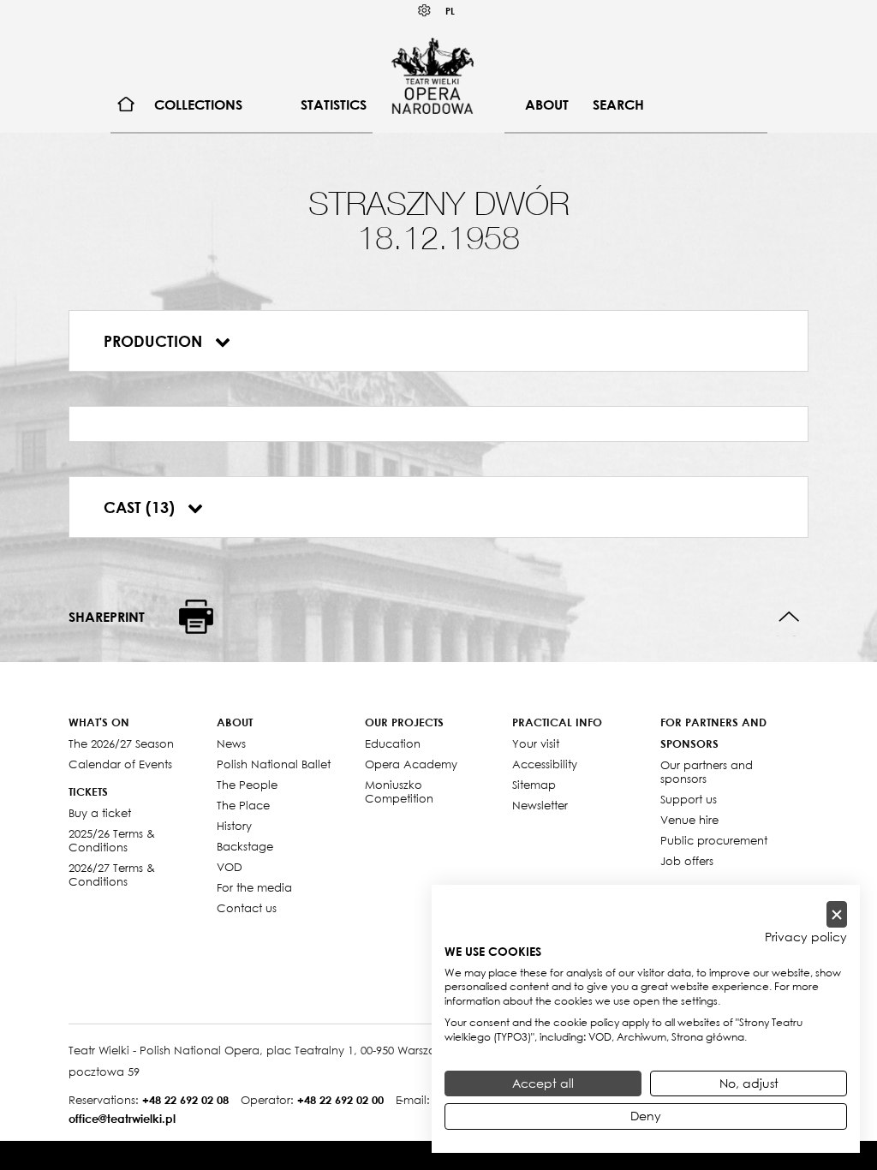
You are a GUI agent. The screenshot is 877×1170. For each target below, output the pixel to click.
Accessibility (544, 764)
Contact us (247, 908)
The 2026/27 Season (121, 743)
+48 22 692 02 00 (340, 1100)
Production (155, 340)
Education (393, 743)
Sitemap (534, 784)
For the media (254, 887)
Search (618, 104)
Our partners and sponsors (706, 771)
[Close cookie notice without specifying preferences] (836, 914)
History (234, 826)
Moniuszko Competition (399, 791)
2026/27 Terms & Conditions (112, 874)
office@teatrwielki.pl (122, 1118)
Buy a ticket (100, 813)
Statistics (334, 104)
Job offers (686, 861)
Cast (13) (141, 507)
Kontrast (425, 10)
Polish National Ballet (274, 764)
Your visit (535, 743)
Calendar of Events (120, 764)
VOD (229, 867)
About (547, 104)
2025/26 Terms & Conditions (112, 840)
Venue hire (689, 820)
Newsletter (540, 805)
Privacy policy (806, 937)
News (231, 743)
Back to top (789, 617)
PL (450, 10)
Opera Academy (411, 764)
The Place (243, 805)
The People (247, 784)
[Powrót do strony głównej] (432, 75)
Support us (688, 799)
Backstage (245, 846)
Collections (198, 104)
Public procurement (713, 840)
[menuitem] (126, 105)
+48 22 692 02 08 (185, 1100)
